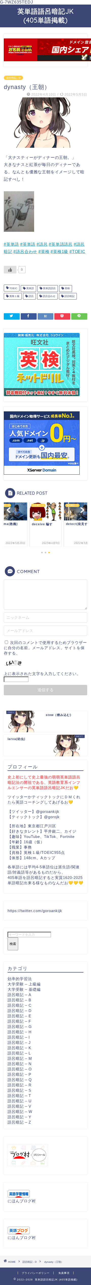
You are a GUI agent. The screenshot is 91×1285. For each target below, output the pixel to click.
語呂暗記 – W (20, 1111)
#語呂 (42, 244)
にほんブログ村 (22, 1201)
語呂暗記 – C (20, 1005)
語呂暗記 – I (19, 1037)
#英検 (43, 251)
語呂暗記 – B (19, 1000)
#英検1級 (59, 251)
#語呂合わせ (25, 251)
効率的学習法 (20, 979)
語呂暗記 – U (20, 1101)
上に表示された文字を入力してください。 (42, 673)
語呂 (31, 296)
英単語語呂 (49, 288)
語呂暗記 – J (19, 1042)
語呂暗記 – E (19, 1016)
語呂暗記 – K (19, 1048)
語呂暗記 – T (19, 1095)
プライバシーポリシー (36, 1273)
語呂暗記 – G (20, 1026)
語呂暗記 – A (19, 995)
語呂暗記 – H (20, 1032)
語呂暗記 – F (19, 1021)
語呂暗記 (69, 296)
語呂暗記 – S (19, 1090)
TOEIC (13, 288)
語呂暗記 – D (20, 1010)
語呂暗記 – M (20, 1058)
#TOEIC (77, 251)
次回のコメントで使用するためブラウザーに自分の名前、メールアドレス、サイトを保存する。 (45, 647)
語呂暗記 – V (19, 1106)
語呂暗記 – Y (19, 1117)
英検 (67, 288)
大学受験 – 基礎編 (24, 989)
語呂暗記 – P (19, 1074)
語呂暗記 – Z (19, 1122)
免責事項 (64, 1273)
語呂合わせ (48, 296)
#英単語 (11, 244)
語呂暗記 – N (20, 1064)
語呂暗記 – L (19, 1053)
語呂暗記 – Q (20, 1080)
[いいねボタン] (10, 269)
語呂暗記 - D (13, 77)
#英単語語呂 (61, 244)
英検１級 (14, 296)
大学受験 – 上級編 (24, 984)
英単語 (30, 288)
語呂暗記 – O (20, 1069)
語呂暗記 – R (20, 1085)
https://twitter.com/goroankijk (35, 911)
